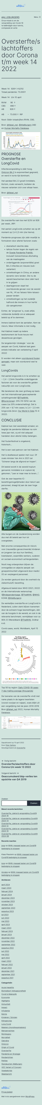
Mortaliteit (5, 1037)
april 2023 (5, 925)
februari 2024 (7, 891)
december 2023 (8, 898)
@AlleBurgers (25, 125)
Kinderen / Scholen (9, 1017)
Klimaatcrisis (6, 1021)
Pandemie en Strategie (10, 1054)
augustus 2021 (7, 978)
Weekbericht (6, 1074)
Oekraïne (5, 1041)
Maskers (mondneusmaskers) (13, 1027)
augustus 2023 (7, 911)
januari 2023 (6, 935)
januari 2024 (6, 895)
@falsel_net (12, 125)
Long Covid (6, 1024)
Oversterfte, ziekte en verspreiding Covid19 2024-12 (19, 825)
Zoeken (4, 799)
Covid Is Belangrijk (9, 994)
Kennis (4, 1014)
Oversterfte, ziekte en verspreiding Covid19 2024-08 (19, 835)
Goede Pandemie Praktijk (21, 253)
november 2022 (8, 941)
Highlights (5, 1001)
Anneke (4, 872)
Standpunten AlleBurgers (11, 1064)
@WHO (36, 595)
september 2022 (8, 945)
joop (3, 846)
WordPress (29, 1096)
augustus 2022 (7, 948)
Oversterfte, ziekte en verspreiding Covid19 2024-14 (19, 819)
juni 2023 (5, 918)
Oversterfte (21, 748)
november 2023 (8, 901)
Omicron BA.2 (7, 172)
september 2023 (8, 908)
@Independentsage (11, 595)
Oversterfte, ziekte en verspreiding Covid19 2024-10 (19, 830)
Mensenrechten (7, 1031)
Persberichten (7, 1057)
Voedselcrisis (6, 1071)
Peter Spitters (11, 745)
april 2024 (5, 885)
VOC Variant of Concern (11, 1067)
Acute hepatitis (7, 987)
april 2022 (5, 958)
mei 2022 (5, 955)
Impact (4, 1007)
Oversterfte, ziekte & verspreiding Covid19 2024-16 (19, 814)
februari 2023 (7, 931)
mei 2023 (5, 921)
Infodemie (5, 1011)
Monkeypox (6, 1034)
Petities (4, 1061)
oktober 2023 (7, 905)
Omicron (5, 1044)
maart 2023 (6, 928)
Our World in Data (26, 411)
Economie (5, 997)
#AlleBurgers (10, 17)
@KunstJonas (7, 401)
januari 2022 (6, 968)
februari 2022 (7, 965)
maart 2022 (6, 961)
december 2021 (7, 971)
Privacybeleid (6, 1092)
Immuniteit (5, 1004)
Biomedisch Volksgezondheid (13, 991)
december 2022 (8, 938)
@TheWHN (23, 398)
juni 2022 (5, 951)
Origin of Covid (7, 1047)
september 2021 (8, 974)
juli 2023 (4, 915)
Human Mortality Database (16, 128)
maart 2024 (6, 888)
